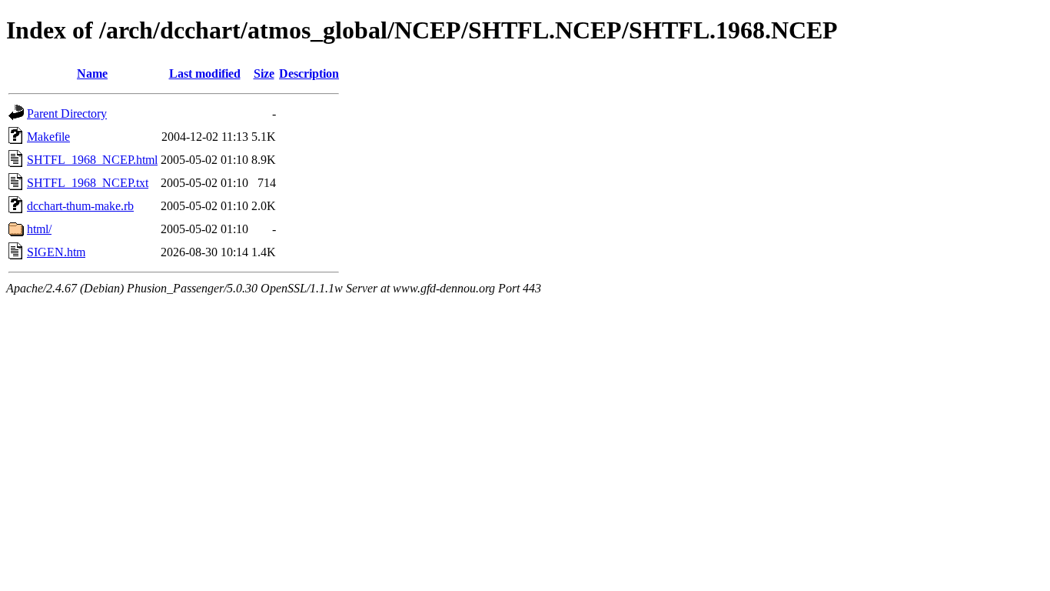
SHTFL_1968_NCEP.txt (87, 182)
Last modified (205, 73)
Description (309, 73)
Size (264, 73)
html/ (39, 228)
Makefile (48, 136)
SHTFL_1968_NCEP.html (92, 159)
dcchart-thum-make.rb (80, 205)
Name (92, 73)
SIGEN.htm (56, 252)
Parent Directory (67, 113)
